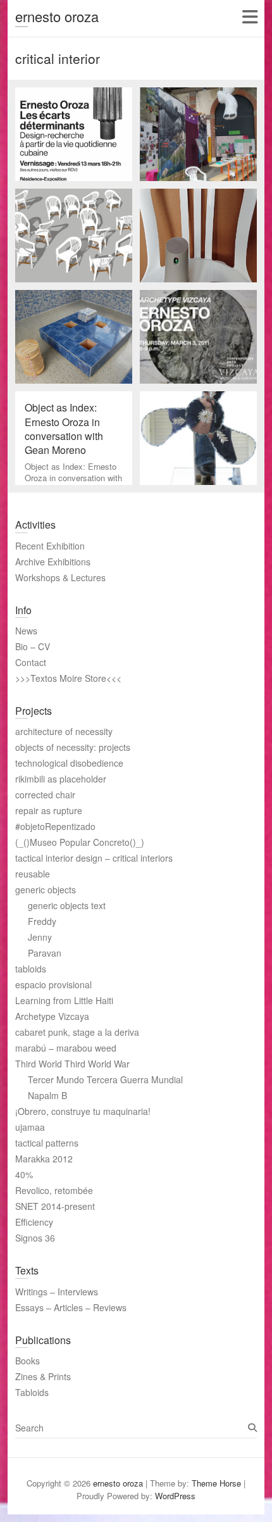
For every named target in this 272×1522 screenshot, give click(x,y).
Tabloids (32, 1392)
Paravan (44, 953)
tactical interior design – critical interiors (94, 858)
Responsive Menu (249, 16)
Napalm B (47, 1095)
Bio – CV (32, 646)
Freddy (42, 921)
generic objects (45, 889)
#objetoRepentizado (55, 826)
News (26, 630)
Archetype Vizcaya (52, 1016)
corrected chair (45, 794)
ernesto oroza (57, 16)
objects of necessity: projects (72, 747)
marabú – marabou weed (65, 1047)
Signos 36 (35, 1237)
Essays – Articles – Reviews (71, 1307)
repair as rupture (48, 810)
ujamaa (30, 1127)
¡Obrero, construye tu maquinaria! (83, 1111)
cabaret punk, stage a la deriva (77, 1032)
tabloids (30, 968)
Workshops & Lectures (60, 577)
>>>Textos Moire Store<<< (68, 678)
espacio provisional (53, 984)
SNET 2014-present (55, 1206)
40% (24, 1174)
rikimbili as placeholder (60, 778)
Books (27, 1360)
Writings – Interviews (56, 1291)
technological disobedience (69, 763)
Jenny (40, 937)
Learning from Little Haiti (64, 1000)
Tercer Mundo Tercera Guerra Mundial (105, 1079)
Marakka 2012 (44, 1158)
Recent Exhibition (50, 545)
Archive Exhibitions (52, 561)
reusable (32, 873)
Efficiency (34, 1222)
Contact (30, 662)
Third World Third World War (72, 1063)
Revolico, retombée (54, 1190)
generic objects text (67, 905)
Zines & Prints (43, 1376)
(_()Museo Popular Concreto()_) (79, 842)
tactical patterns (46, 1142)
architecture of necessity (64, 731)
